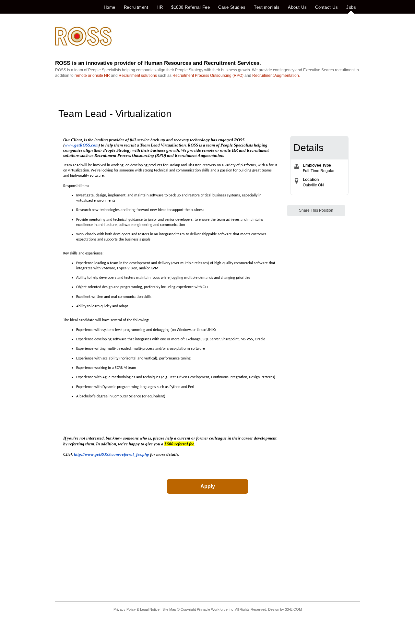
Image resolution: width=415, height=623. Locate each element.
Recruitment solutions (138, 75)
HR (160, 7)
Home (109, 7)
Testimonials (266, 7)
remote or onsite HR (92, 75)
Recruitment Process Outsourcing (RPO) (207, 75)
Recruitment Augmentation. (276, 75)
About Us (297, 7)
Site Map (169, 609)
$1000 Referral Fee (190, 7)
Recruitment (136, 7)
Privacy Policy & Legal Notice (136, 609)
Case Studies (231, 7)
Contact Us (326, 7)
